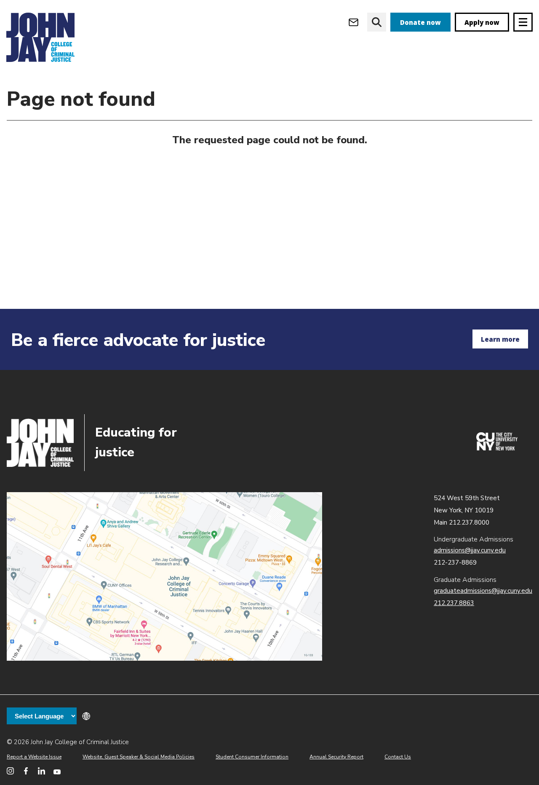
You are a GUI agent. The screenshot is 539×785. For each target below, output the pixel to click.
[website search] (376, 22)
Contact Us (397, 756)
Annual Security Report (336, 756)
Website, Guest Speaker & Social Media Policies (139, 756)
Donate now (420, 22)
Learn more (500, 339)
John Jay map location (164, 576)
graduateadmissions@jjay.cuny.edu (483, 591)
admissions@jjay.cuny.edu (470, 550)
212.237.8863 (454, 603)
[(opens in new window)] (497, 448)
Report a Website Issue (34, 756)
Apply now (481, 22)
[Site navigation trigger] (523, 22)
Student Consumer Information (252, 756)
